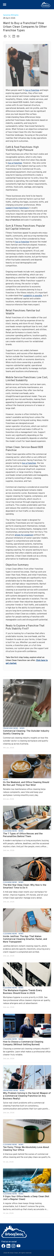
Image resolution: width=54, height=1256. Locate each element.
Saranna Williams (10, 15)
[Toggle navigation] (5, 4)
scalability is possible (32, 296)
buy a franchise (32, 90)
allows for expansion (24, 535)
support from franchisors (17, 208)
